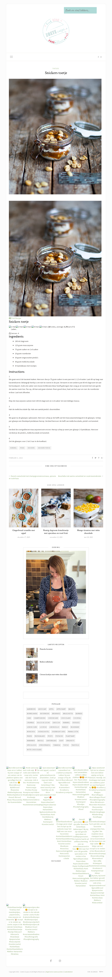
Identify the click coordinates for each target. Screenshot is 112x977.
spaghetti (70, 741)
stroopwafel (44, 745)
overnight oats (58, 732)
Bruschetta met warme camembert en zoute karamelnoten (80, 476)
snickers (31, 448)
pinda (22, 448)
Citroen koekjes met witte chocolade (53, 674)
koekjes (76, 723)
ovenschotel (43, 732)
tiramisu (56, 745)
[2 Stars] (20, 327)
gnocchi (56, 723)
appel (51, 709)
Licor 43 (43, 727)
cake (29, 718)
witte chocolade (34, 750)
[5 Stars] (44, 327)
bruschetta (68, 714)
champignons (39, 718)
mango (65, 727)
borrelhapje (32, 714)
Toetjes (55, 68)
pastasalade (40, 736)
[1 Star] (12, 327)
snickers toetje (44, 448)
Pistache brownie (46, 649)
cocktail (77, 718)
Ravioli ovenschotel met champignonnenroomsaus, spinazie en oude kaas (32, 477)
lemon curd (32, 727)
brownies (56, 714)
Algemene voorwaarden (54, 972)
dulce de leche (43, 723)
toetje (66, 745)
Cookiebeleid (68, 972)
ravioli (41, 741)
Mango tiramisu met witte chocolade (88, 532)
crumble (30, 723)
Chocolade (66, 718)
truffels (75, 745)
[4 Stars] (36, 327)
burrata (79, 714)
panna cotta (73, 732)
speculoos (31, 745)
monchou (31, 732)
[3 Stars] (28, 327)
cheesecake (53, 718)
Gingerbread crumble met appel (23, 532)
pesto (50, 736)
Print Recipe (16, 318)
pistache (59, 736)
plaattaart (70, 736)
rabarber (31, 741)
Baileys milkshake (46, 662)
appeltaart (61, 709)
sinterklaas (51, 741)
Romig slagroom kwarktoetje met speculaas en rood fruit (56, 532)
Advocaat (42, 709)
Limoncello (54, 727)
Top (100, 972)
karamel (13, 448)
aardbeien (31, 709)
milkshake (75, 727)
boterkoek (44, 714)
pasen (29, 736)
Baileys (72, 709)
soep (61, 741)
